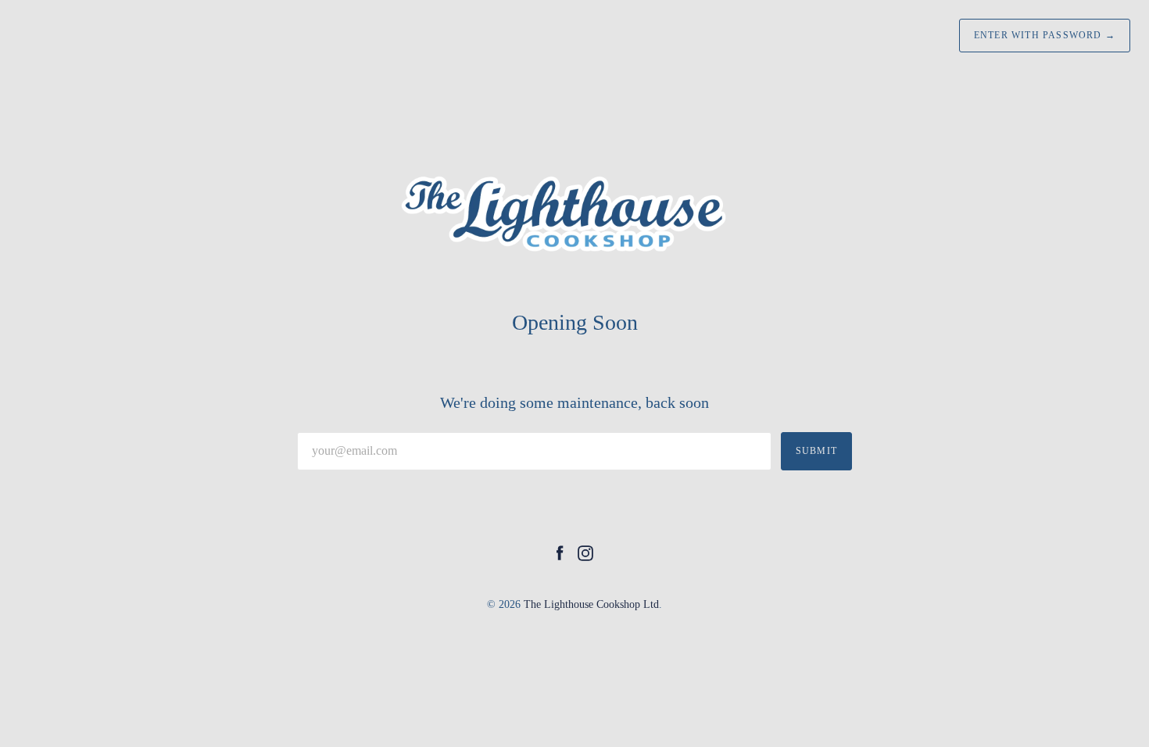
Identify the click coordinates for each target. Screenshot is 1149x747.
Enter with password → (1044, 35)
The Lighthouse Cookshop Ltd (591, 604)
